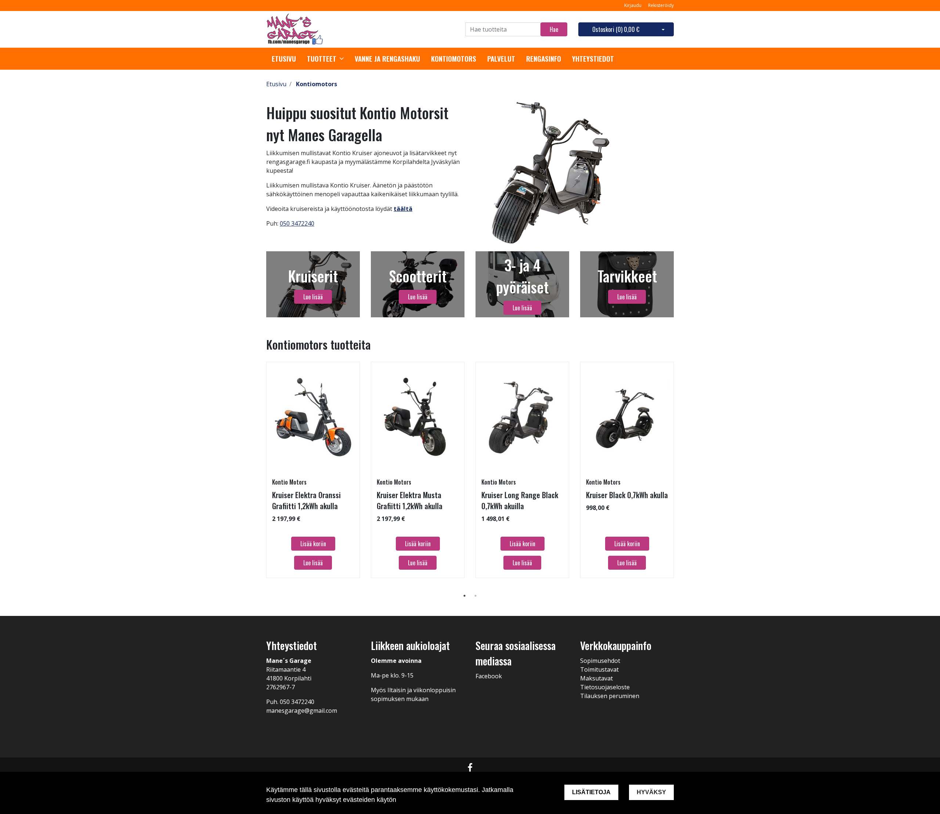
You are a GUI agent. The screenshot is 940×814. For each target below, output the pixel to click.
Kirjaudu (633, 5)
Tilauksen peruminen (609, 696)
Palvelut (501, 59)
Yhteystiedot (593, 59)
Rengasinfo (543, 59)
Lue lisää (313, 296)
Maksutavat (596, 678)
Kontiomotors (453, 59)
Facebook (489, 676)
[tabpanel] (313, 470)
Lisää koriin (313, 543)
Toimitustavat (599, 669)
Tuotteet (321, 59)
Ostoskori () (615, 29)
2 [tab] (475, 595)
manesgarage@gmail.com (301, 711)
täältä (403, 209)
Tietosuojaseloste (605, 687)
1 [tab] (464, 595)
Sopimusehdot (600, 661)
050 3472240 (297, 223)
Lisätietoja (591, 792)
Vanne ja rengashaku (387, 59)
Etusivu (284, 59)
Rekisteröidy (661, 5)
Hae (554, 29)
